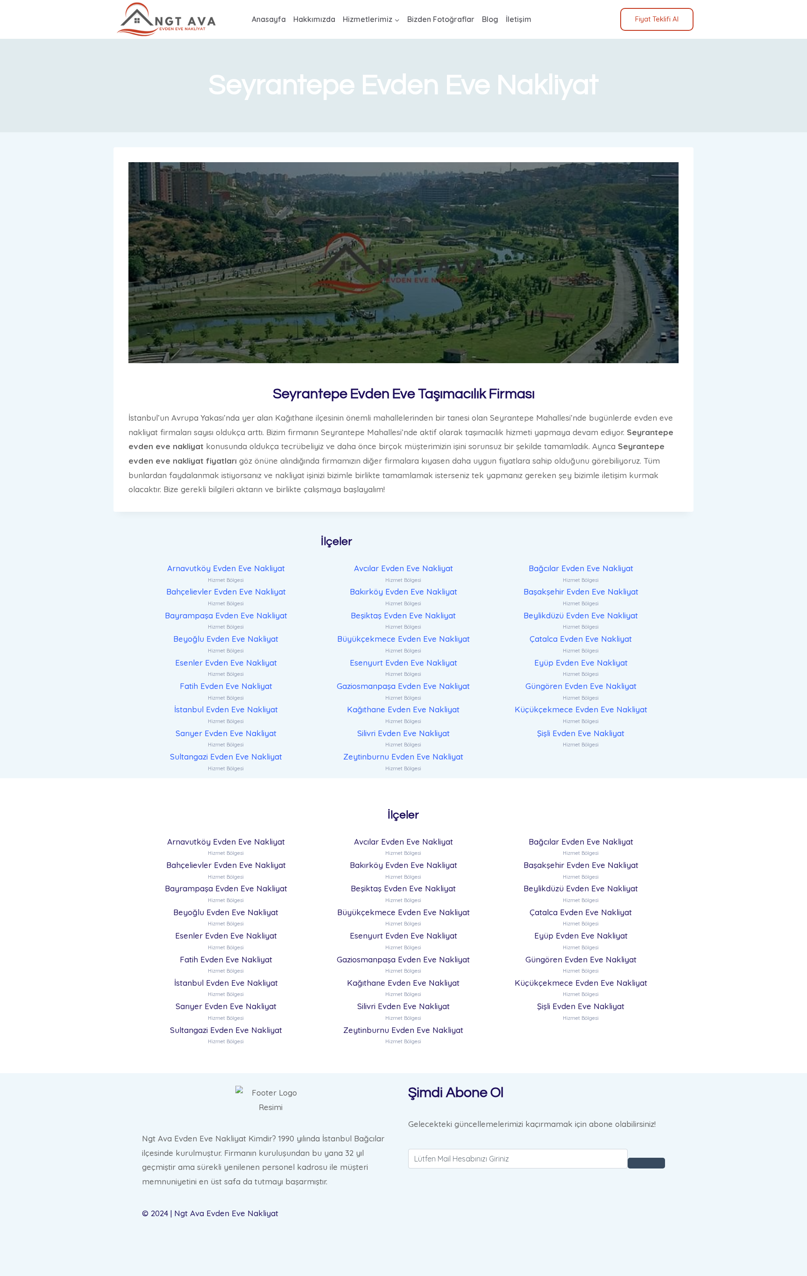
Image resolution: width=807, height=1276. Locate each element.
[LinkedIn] (536, 1242)
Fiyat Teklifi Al (657, 18)
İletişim (518, 19)
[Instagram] (536, 1256)
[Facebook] (536, 1213)
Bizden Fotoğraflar (440, 19)
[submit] (646, 1163)
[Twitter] (536, 1227)
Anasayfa (269, 19)
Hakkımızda (314, 19)
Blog (490, 19)
